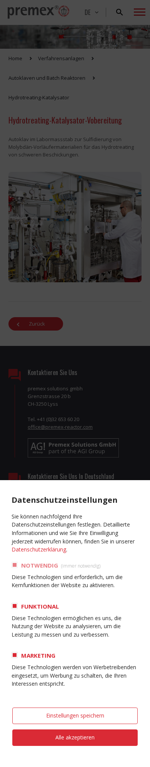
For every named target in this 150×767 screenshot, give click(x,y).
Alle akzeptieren (75, 737)
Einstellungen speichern (75, 715)
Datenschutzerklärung (39, 549)
